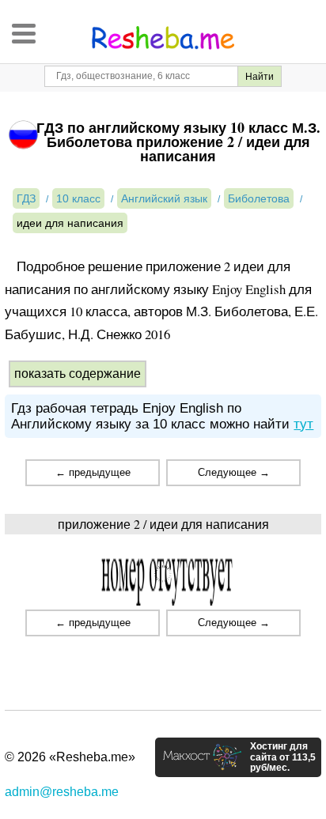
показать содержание (77, 373)
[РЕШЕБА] (163, 38)
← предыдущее (93, 472)
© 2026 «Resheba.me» (70, 757)
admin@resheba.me (62, 791)
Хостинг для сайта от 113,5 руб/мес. (283, 757)
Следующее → (234, 472)
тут (303, 424)
